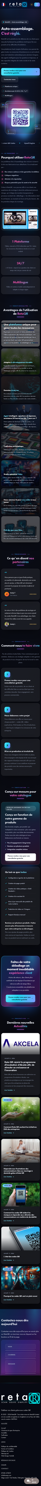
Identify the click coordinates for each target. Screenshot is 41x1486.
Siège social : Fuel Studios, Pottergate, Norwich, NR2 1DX (19, 1478)
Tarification (4, 1435)
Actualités (4, 1433)
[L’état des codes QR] (20, 1238)
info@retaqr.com (6, 1475)
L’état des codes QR (12, 1256)
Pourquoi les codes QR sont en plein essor (20, 1296)
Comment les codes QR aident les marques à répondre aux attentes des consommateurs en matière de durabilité (20, 1214)
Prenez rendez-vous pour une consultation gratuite (15, 71)
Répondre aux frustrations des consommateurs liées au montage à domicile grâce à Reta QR (18, 1170)
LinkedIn (3, 1465)
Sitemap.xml (5, 1453)
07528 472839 (6, 1473)
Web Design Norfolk (7, 1456)
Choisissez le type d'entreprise (10, 1430)
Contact (3, 1437)
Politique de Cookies (7, 1451)
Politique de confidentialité (9, 1446)
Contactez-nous (9, 79)
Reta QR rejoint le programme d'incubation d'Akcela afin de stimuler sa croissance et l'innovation (20, 1066)
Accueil (3, 1428)
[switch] (31, 4)
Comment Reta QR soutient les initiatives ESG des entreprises (20, 1128)
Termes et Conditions (7, 1449)
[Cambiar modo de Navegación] (37, 4)
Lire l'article (8, 1090)
